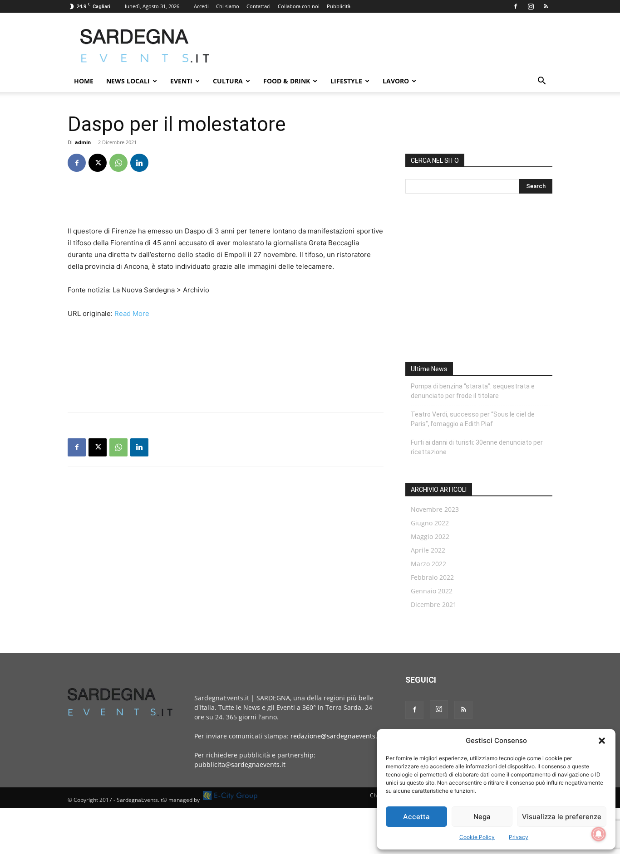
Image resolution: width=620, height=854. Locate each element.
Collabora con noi (299, 6)
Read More (131, 313)
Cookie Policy (477, 837)
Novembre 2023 (435, 509)
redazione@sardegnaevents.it (335, 736)
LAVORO (396, 81)
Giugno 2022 (430, 523)
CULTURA (228, 81)
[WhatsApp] (118, 163)
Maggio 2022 (430, 536)
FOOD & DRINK (286, 81)
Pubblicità (338, 6)
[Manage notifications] (598, 834)
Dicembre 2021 (434, 604)
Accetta (416, 816)
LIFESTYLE (346, 81)
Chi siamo (227, 6)
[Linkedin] (139, 163)
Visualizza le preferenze (561, 816)
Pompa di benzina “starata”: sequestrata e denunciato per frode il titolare (473, 391)
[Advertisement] (387, 45)
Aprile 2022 (428, 550)
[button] (601, 740)
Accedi (201, 6)
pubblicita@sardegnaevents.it (239, 764)
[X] (98, 163)
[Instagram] (530, 6)
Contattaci (258, 6)
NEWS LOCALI (128, 81)
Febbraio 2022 (432, 577)
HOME (83, 81)
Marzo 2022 (428, 563)
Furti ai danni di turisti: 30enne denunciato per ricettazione (477, 447)
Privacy (518, 837)
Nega (482, 816)
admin (83, 142)
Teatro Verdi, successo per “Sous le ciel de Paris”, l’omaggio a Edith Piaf (473, 419)
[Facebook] (515, 6)
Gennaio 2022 (432, 591)
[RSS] (545, 6)
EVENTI (181, 81)
